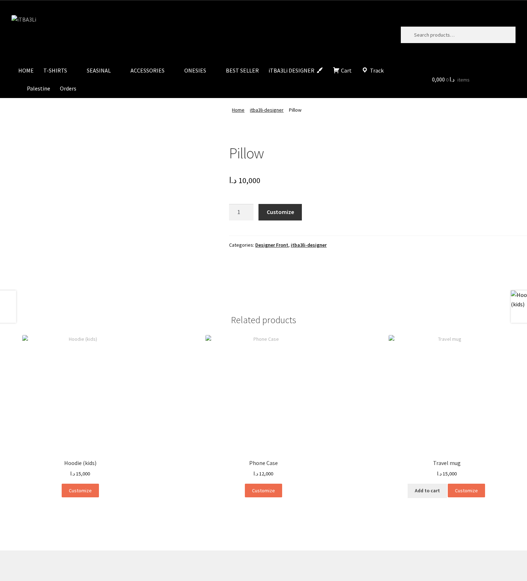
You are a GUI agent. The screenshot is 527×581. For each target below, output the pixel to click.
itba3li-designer (267, 110)
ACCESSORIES (147, 70)
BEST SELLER (242, 70)
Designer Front (271, 245)
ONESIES (195, 70)
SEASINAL (99, 70)
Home (238, 110)
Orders (68, 88)
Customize (280, 211)
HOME (26, 70)
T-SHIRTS (55, 70)
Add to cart (427, 490)
